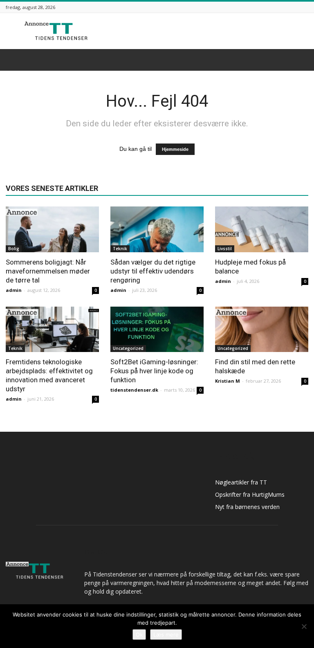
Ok (139, 634)
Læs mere (166, 634)
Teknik (120, 248)
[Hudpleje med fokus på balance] (261, 229)
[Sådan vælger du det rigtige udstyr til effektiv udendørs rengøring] (157, 229)
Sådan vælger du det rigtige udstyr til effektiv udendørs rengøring (152, 271)
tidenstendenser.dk (134, 390)
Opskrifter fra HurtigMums (250, 494)
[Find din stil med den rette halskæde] (261, 329)
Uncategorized (128, 348)
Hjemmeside (175, 149)
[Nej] (304, 626)
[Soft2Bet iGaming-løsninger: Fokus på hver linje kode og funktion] (157, 329)
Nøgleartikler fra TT (241, 482)
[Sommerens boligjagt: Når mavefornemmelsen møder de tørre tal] (52, 229)
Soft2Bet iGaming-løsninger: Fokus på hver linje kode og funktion (154, 371)
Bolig (13, 248)
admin (14, 290)
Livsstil (225, 248)
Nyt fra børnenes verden (247, 507)
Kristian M (227, 381)
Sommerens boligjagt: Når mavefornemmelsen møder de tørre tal (48, 271)
